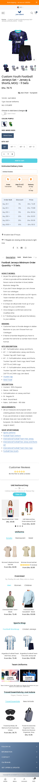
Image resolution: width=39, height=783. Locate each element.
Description (10, 257)
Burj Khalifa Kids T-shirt (10, 519)
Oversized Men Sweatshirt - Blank (28, 611)
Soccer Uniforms (12, 102)
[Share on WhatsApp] (26, 248)
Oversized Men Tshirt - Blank (10, 611)
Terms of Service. (31, 775)
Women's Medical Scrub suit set (10, 563)
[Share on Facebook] (13, 248)
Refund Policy (21, 775)
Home (4, 19)
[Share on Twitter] (17, 248)
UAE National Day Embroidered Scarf (28, 520)
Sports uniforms (9, 433)
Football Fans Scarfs (10, 451)
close (36, 2)
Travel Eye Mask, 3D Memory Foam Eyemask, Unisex (10, 728)
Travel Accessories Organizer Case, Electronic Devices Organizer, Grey (28, 729)
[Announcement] (19, 2)
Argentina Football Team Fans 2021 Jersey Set (28, 654)
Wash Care (27, 257)
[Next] (35, 257)
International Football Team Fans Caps (18, 448)
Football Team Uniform (12, 436)
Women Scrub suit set (29, 562)
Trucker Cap (8, 377)
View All (18, 494)
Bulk (19, 257)
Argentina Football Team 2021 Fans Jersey (10, 654)
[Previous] (3, 257)
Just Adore (12, 98)
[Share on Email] (22, 248)
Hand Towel (7, 380)
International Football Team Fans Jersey (18, 439)
